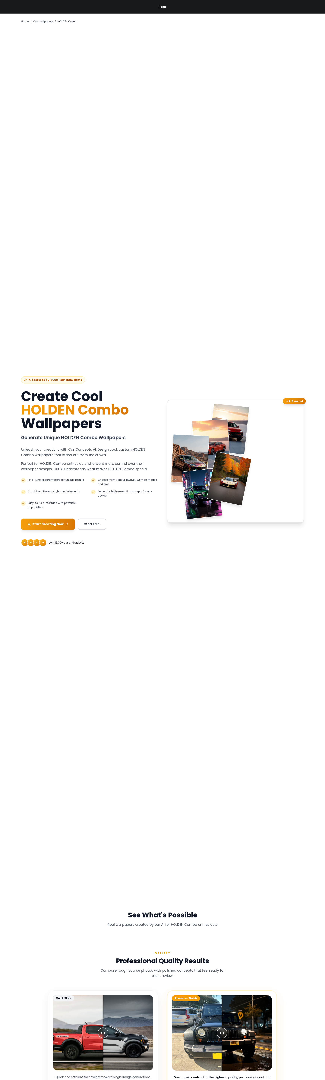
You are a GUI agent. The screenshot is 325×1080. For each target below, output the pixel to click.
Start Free (92, 524)
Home (163, 7)
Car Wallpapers (43, 21)
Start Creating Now (48, 524)
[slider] (103, 1032)
